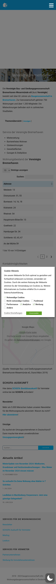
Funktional (38, 301)
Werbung (39, 304)
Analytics (27, 304)
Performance (12, 304)
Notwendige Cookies (16, 297)
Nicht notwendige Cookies (18, 301)
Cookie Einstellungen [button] (13, 313)
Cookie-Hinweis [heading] (11, 271)
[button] (52, 5)
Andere (10, 308)
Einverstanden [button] (34, 313)
